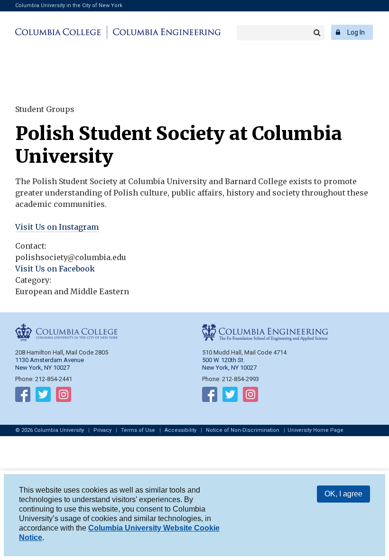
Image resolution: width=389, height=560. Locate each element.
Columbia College (59, 32)
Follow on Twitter (43, 396)
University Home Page (315, 430)
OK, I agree (343, 494)
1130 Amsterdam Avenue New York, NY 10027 (49, 363)
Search (316, 32)
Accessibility (180, 430)
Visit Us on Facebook (55, 268)
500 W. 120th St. (223, 360)
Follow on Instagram (63, 396)
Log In (356, 32)
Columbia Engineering (165, 32)
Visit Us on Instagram (57, 227)
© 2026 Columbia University (49, 430)
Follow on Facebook (22, 396)
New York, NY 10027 (229, 367)
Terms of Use (138, 430)
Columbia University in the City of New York (68, 5)
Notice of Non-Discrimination (242, 430)
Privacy (102, 430)
